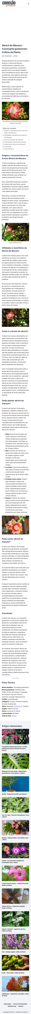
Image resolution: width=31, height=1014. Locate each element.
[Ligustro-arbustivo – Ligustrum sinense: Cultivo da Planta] (15, 919)
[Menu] (28, 3)
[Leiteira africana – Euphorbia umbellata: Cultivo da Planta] (15, 896)
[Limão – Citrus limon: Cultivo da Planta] (15, 962)
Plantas (15, 56)
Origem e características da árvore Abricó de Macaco (16, 132)
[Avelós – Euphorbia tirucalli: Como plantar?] (15, 784)
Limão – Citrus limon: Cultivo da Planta (13, 973)
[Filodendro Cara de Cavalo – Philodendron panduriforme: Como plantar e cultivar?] (15, 761)
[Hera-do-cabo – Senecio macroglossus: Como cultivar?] (15, 805)
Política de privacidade (20, 1004)
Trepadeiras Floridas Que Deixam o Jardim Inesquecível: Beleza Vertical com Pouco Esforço (14, 748)
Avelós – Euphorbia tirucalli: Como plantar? (14, 794)
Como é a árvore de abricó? (13, 140)
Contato (20, 1006)
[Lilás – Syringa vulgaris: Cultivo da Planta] (15, 941)
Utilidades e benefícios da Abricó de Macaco (15, 136)
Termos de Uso (12, 1006)
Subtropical (18, 706)
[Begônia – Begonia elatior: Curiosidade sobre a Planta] (15, 827)
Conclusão (7, 147)
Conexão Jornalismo (21, 1012)
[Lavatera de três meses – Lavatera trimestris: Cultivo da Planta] (15, 873)
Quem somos (7, 1004)
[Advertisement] (15, 23)
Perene (14, 716)
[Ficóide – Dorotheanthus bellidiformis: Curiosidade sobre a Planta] (15, 850)
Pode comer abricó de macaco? (15, 144)
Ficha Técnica (8, 149)
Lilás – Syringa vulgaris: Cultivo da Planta (14, 952)
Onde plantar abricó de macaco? (15, 142)
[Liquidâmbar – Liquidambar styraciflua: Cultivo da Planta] (15, 983)
